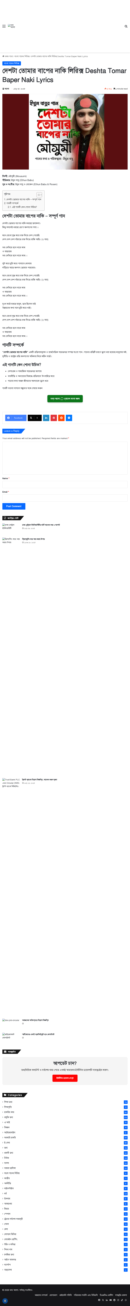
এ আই (7, 1122)
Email (5, 492)
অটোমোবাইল (9, 1132)
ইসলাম (7, 1198)
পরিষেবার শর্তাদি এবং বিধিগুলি (86, 1295)
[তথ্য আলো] (12, 26)
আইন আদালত (10, 1259)
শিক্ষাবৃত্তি (8, 1107)
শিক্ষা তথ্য (8, 1102)
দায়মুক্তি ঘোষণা (121, 1295)
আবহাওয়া (8, 1203)
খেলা (6, 1229)
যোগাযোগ (53, 1295)
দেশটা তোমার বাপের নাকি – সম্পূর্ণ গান (23, 199)
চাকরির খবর (9, 1112)
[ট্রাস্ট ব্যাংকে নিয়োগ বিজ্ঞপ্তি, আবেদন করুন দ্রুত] (11, 897)
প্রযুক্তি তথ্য (8, 1117)
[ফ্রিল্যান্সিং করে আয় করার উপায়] (11, 657)
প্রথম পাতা (8, 56)
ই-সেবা (7, 1142)
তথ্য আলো (14, 1290)
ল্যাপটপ (7, 1264)
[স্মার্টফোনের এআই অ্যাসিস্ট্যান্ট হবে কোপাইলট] (11, 1039)
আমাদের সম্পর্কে (41, 1295)
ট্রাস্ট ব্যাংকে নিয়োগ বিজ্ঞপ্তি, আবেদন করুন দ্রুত (39, 779)
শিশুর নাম (8, 1249)
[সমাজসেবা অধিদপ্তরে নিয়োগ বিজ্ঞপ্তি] (11, 1025)
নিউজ (6, 1158)
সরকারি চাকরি (10, 1137)
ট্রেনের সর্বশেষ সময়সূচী (13, 1219)
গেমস (6, 1224)
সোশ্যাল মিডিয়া (10, 1234)
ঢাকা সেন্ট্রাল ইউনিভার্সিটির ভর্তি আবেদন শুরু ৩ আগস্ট (41, 524)
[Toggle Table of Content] (37, 195)
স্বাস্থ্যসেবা (8, 1269)
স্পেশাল (7, 1214)
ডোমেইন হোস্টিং (10, 1239)
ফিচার (6, 1208)
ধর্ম (5, 1193)
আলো (7, 89)
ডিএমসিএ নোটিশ (106, 1295)
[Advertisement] (69, 24)
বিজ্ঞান (7, 1127)
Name (5, 478)
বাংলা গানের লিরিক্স (21, 56)
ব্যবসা (6, 1163)
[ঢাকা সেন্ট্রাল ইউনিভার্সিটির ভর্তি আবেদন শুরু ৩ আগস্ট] (11, 529)
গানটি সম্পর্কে (12, 203)
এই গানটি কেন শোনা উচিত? (24, 207)
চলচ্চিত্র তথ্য (9, 1254)
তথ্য (6, 1147)
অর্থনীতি (7, 1183)
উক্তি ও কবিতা (9, 1244)
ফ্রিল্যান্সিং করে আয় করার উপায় (33, 539)
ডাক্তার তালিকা (10, 1168)
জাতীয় (7, 1178)
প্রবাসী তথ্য (8, 1153)
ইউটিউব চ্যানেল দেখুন (65, 1078)
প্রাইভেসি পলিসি (65, 1295)
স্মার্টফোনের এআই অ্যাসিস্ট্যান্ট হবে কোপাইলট (38, 1034)
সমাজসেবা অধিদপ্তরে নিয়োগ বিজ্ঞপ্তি (35, 1020)
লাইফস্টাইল (9, 1188)
